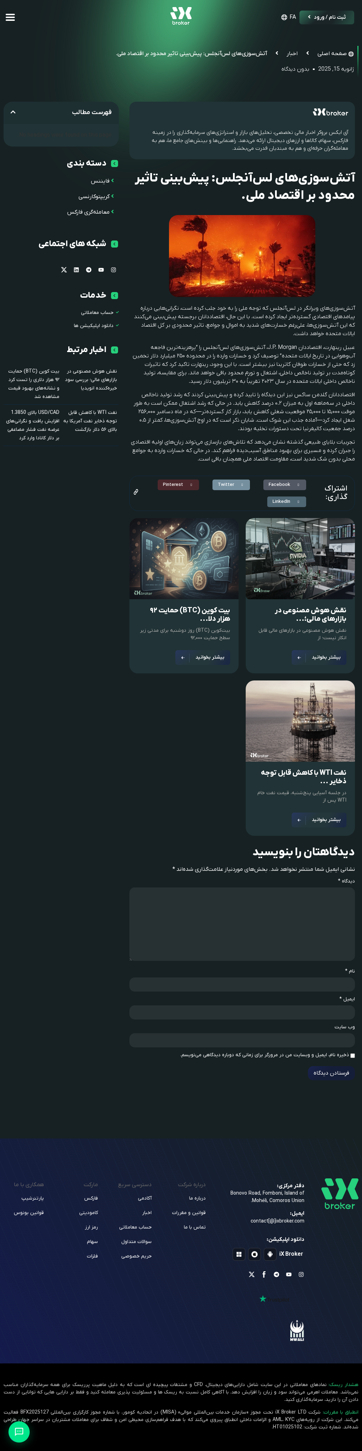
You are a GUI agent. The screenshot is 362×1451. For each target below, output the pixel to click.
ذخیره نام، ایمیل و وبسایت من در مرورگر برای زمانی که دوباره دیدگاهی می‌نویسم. (264, 1055)
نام (350, 971)
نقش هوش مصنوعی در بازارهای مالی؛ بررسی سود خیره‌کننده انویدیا (91, 380)
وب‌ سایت (344, 1027)
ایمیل (347, 999)
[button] (284, 485)
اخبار (292, 53)
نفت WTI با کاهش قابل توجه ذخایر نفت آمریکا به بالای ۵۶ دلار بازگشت (90, 421)
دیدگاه (346, 881)
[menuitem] (287, 17)
